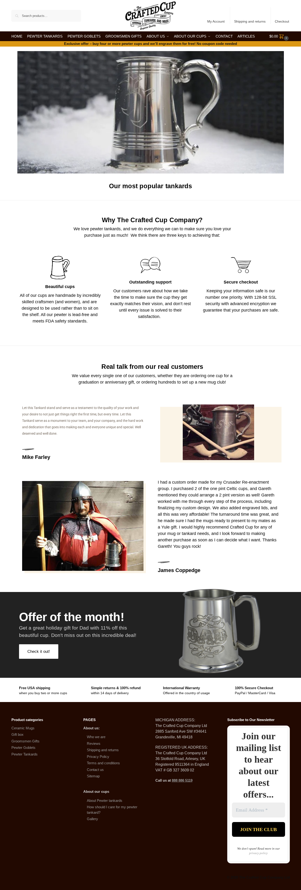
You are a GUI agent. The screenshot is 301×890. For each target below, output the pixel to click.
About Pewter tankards (104, 801)
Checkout (282, 21)
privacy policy (258, 853)
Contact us (95, 770)
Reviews (93, 743)
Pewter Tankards (24, 754)
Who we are (96, 737)
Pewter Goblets (23, 748)
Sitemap (93, 776)
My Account (216, 21)
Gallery (92, 819)
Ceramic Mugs (23, 728)
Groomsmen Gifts (25, 741)
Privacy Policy (98, 757)
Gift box (17, 734)
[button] (279, 36)
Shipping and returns (250, 21)
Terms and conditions (103, 763)
